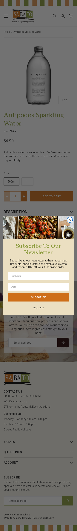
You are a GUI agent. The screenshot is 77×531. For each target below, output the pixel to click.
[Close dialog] (70, 219)
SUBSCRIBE (38, 297)
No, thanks (38, 307)
